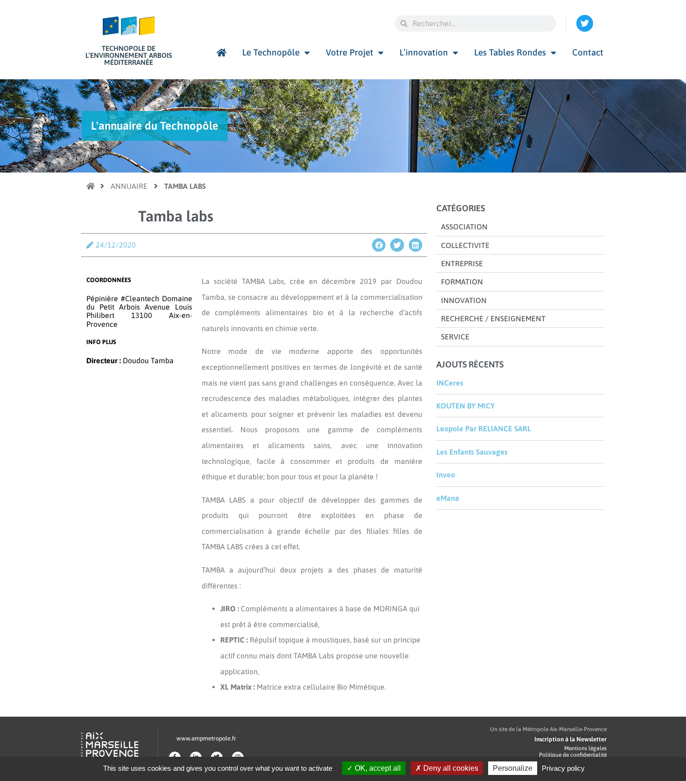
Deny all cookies (449, 768)
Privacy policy (563, 768)
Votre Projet (349, 52)
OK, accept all (377, 768)
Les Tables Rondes (510, 52)
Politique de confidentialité (573, 755)
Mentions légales (585, 748)
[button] (378, 245)
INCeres (449, 383)
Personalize (512, 768)
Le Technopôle (271, 52)
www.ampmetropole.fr (206, 738)
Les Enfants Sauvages (472, 452)
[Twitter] (584, 23)
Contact (587, 52)
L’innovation (423, 52)
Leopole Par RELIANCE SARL (483, 428)
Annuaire (129, 186)
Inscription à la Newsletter (570, 739)
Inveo (445, 474)
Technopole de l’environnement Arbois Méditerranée (128, 55)
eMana (447, 498)
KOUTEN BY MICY (465, 405)
